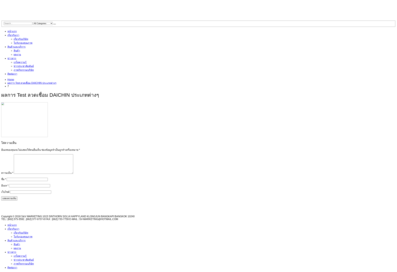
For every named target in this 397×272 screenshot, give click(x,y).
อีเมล (4, 185)
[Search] (54, 24)
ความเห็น (7, 173)
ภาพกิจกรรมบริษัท (24, 70)
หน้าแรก (12, 31)
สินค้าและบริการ (16, 46)
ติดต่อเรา (12, 74)
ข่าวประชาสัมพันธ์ (24, 66)
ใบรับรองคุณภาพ (23, 43)
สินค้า (17, 50)
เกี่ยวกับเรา (13, 35)
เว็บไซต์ (5, 192)
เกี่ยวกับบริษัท (21, 39)
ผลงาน (17, 54)
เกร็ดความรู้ (20, 62)
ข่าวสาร (11, 58)
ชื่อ (3, 179)
